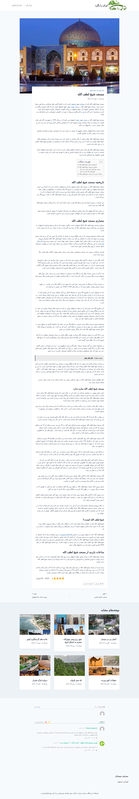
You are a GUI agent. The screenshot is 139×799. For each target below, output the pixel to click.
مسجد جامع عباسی (100, 595)
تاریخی (84, 112)
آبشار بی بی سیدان (108, 639)
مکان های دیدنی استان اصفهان (96, 90)
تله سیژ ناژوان (76, 680)
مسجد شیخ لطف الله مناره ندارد (91, 169)
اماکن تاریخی (99, 583)
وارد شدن (37, 707)
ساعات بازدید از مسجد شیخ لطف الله (91, 174)
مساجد (82, 104)
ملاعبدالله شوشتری (66, 534)
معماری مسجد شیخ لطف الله (88, 167)
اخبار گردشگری (17, 5)
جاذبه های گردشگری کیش (37, 639)
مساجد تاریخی (88, 583)
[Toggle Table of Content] (100, 161)
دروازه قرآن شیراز (40, 680)
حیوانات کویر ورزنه (108, 680)
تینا (99, 99)
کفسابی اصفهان (122, 782)
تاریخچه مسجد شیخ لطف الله (88, 165)
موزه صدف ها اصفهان (39, 595)
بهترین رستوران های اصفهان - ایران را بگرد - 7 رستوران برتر (78, 743)
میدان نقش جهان (73, 107)
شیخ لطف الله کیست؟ (89, 171)
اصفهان (73, 104)
